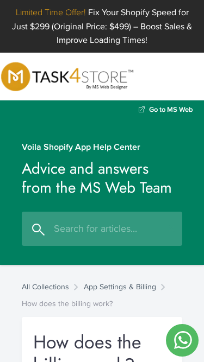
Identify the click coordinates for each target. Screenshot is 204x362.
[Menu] (198, 76)
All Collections (45, 286)
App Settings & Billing (120, 286)
